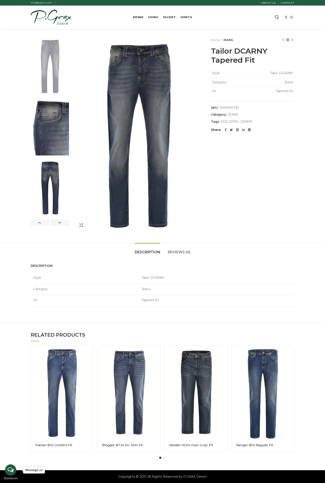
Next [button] (60, 222)
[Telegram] (249, 130)
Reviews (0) (179, 252)
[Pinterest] (237, 130)
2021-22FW (229, 122)
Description (147, 252)
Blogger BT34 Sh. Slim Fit (122, 445)
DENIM (246, 122)
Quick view (90, 353)
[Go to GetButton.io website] (11, 478)
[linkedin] (243, 130)
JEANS (228, 40)
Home (215, 40)
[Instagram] (291, 17)
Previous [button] (40, 222)
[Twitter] (231, 130)
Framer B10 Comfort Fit (53, 445)
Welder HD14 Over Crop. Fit (191, 445)
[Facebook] (286, 17)
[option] (50, 66)
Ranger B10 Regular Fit (254, 445)
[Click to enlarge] (81, 225)
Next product (292, 40)
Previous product (283, 40)
